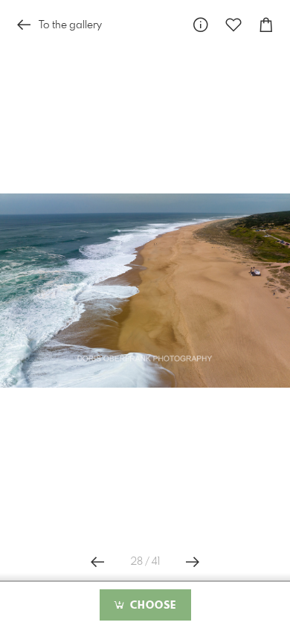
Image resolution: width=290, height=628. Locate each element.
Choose (151, 605)
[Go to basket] (266, 25)
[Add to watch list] (233, 25)
